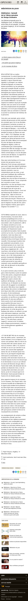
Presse (3, 599)
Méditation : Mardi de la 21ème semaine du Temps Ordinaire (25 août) (14, 488)
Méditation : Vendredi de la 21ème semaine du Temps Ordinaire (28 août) (14, 502)
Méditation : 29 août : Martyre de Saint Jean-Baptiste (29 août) (12, 507)
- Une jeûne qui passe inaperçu (11, 63)
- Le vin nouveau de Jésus (9, 66)
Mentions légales (13, 590)
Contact (20, 597)
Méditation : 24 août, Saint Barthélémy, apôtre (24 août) (14, 483)
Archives (8, 599)
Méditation (18, 468)
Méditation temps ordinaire (7, 468)
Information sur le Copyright (9, 597)
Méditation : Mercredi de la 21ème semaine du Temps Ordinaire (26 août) (14, 492)
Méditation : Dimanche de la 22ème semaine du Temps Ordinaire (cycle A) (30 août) (11, 513)
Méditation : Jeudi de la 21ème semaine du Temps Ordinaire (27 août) (14, 497)
